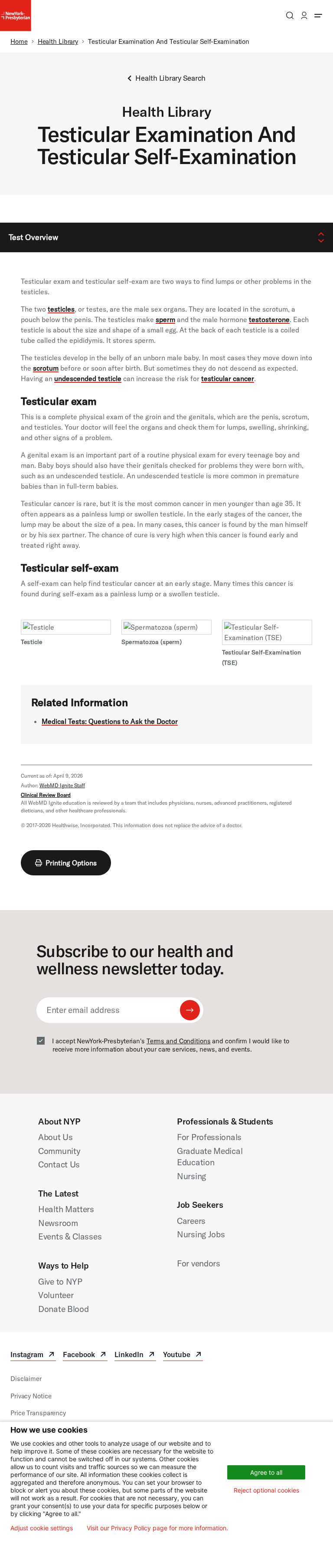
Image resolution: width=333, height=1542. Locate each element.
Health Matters (66, 1208)
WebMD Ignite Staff (62, 785)
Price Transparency (38, 1413)
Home (19, 41)
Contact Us (59, 1164)
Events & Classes (69, 1236)
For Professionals (209, 1136)
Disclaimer (26, 1378)
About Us (55, 1136)
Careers (191, 1220)
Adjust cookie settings (41, 1528)
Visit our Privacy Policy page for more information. (157, 1528)
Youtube (183, 1355)
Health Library (58, 41)
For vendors (198, 1263)
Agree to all (266, 1472)
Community (59, 1150)
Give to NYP (60, 1281)
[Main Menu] (318, 15)
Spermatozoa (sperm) (151, 642)
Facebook (85, 1355)
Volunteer (55, 1294)
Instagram (33, 1355)
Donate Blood (63, 1308)
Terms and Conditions (179, 1041)
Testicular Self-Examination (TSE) (261, 657)
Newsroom (58, 1222)
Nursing (191, 1175)
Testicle (31, 642)
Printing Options (71, 862)
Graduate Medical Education (209, 1156)
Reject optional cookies (266, 1490)
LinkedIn (135, 1355)
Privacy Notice (30, 1396)
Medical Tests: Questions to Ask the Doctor (110, 721)
